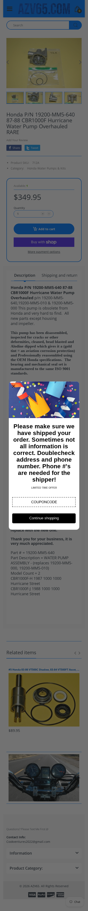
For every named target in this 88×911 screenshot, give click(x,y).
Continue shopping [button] (44, 518)
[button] (44, 502)
